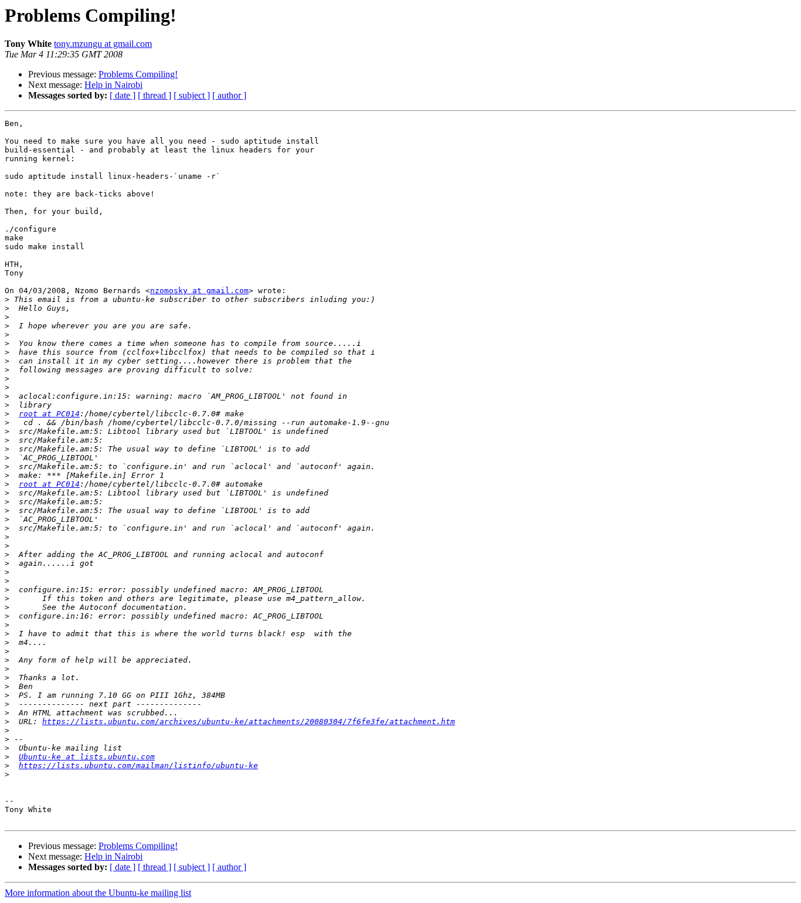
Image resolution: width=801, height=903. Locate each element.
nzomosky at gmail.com (199, 290)
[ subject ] (192, 95)
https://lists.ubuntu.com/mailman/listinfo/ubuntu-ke (138, 765)
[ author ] (229, 95)
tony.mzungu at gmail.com (103, 44)
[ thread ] (154, 95)
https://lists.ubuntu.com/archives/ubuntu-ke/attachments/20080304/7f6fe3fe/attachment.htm (248, 721)
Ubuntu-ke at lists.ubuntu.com (87, 756)
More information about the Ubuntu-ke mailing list (98, 893)
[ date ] (122, 95)
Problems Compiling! (138, 74)
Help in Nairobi (113, 85)
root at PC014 (49, 413)
